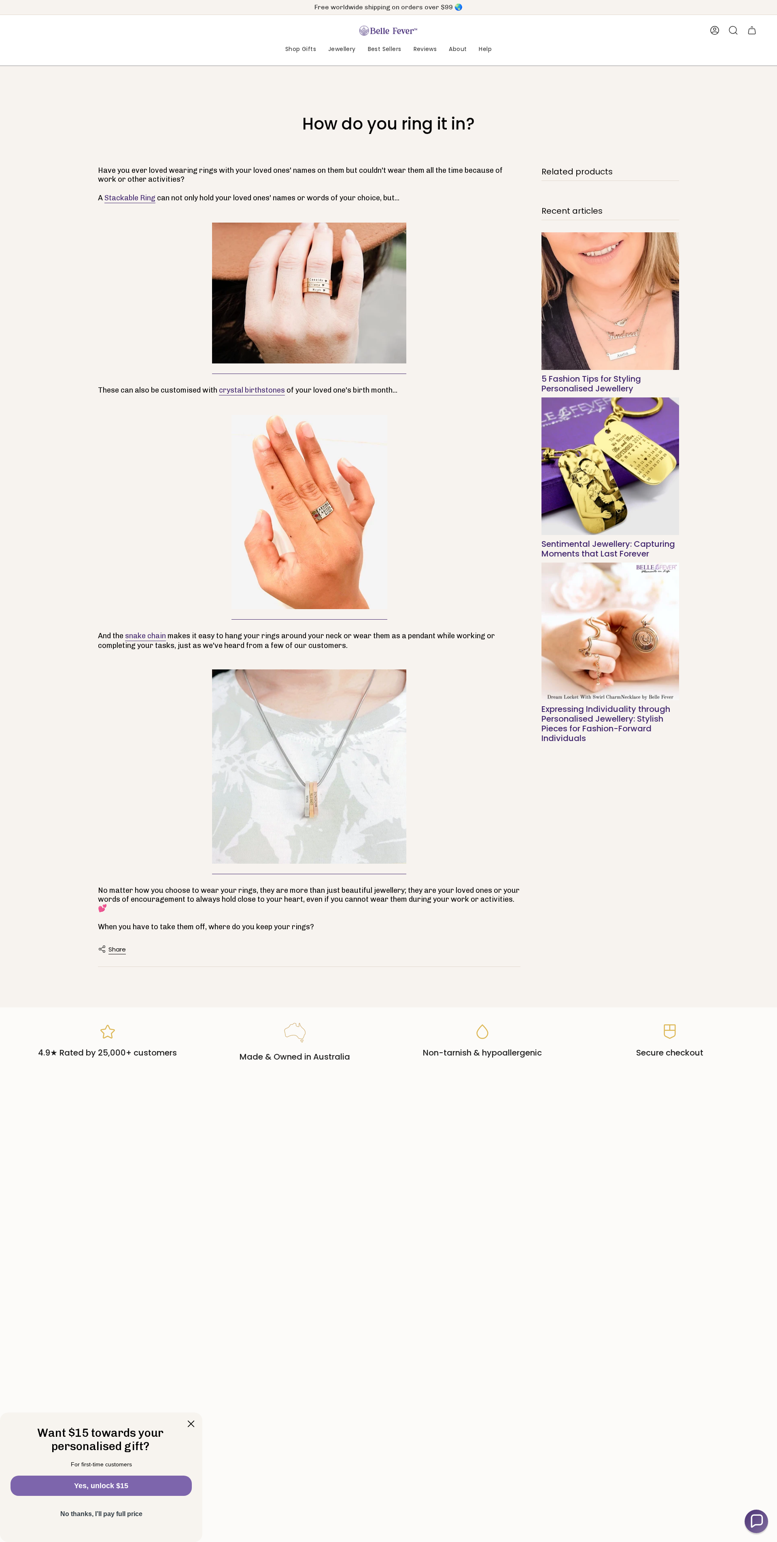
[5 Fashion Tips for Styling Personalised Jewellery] (610, 301)
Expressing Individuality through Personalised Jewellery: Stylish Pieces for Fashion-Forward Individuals (605, 723)
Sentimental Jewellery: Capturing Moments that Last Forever (608, 548)
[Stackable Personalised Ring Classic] (309, 293)
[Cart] (752, 30)
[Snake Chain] (309, 767)
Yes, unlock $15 (101, 1486)
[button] (300, 49)
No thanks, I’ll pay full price (101, 1513)
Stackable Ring (129, 197)
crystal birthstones (252, 390)
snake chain (145, 635)
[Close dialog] (191, 1424)
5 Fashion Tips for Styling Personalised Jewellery (591, 383)
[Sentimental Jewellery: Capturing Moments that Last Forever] (610, 466)
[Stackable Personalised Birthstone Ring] (309, 512)
